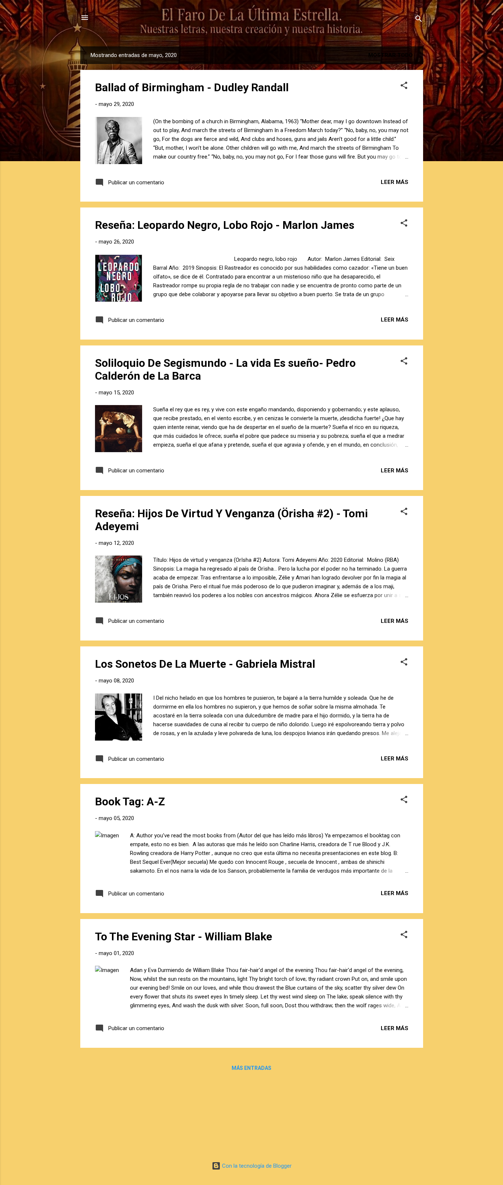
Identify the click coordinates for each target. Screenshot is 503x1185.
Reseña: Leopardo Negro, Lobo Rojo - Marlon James (224, 225)
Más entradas (251, 1068)
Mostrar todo (390, 55)
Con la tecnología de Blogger (256, 1166)
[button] (404, 86)
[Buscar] (418, 20)
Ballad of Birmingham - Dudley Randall (192, 87)
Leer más (394, 182)
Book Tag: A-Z (130, 801)
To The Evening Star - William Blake (183, 936)
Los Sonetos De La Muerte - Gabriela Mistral (205, 663)
